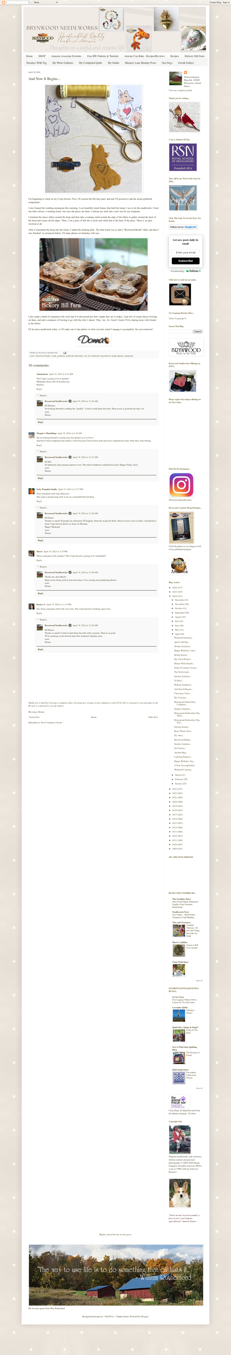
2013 (175, 831)
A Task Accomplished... (185, 765)
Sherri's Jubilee (179, 942)
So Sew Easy (178, 996)
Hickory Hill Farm (194, 56)
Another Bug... (181, 752)
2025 (175, 591)
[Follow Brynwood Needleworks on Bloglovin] (183, 228)
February (179, 779)
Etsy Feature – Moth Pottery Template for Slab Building (183, 916)
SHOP (41, 56)
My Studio (113, 62)
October (179, 608)
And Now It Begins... (183, 689)
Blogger (144, 1316)
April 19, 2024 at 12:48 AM (85, 513)
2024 (175, 596)
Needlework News (180, 911)
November (180, 604)
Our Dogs (167, 62)
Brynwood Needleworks (56, 401)
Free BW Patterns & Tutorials (103, 56)
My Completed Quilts (90, 62)
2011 (175, 840)
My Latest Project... (183, 659)
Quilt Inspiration (180, 1069)
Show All (199, 981)
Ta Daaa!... (179, 680)
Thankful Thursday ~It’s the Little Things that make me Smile (193, 930)
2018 (175, 810)
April (177, 633)
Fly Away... (179, 735)
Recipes (174, 56)
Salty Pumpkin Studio (47, 489)
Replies (43, 395)
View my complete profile (180, 90)
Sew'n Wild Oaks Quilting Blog (184, 1048)
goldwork (61, 356)
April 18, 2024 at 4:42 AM (61, 373)
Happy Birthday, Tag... (184, 761)
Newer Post (34, 717)
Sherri (40, 551)
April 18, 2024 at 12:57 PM (70, 489)
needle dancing (117, 356)
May (177, 629)
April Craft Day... (182, 642)
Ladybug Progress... (183, 756)
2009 (175, 848)
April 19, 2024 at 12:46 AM (85, 401)
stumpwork (128, 356)
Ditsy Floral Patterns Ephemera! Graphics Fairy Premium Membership (185, 904)
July (177, 621)
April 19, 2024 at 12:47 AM (85, 457)
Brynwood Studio (43, 356)
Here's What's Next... (183, 731)
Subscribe (185, 260)
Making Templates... (183, 684)
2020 (175, 801)
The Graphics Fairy (181, 898)
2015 (175, 823)
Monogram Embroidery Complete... (185, 703)
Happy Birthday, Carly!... (185, 650)
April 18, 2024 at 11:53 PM (58, 604)
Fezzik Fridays (186, 62)
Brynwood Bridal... (183, 739)
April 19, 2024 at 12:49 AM (85, 625)
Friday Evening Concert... (186, 667)
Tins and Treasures (181, 922)
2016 (175, 818)
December (180, 599)
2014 (175, 827)
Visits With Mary (180, 961)
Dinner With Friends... (184, 663)
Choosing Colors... (182, 693)
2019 (175, 805)
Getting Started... (182, 726)
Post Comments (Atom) (51, 722)
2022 (175, 793)
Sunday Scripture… (183, 676)
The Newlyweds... (182, 671)
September (180, 612)
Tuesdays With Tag (36, 62)
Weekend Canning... (183, 769)
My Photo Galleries (62, 62)
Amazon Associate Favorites (66, 56)
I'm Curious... (180, 748)
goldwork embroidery (74, 356)
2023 (175, 788)
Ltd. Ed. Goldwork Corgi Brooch (97, 356)
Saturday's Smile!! (190, 1011)
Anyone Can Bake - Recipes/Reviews (144, 56)
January (179, 783)
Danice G (41, 604)
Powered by (177, 271)
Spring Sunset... (181, 654)
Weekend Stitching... (183, 637)
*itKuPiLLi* (109, 1316)
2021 (175, 797)
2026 (175, 587)
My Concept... (180, 697)
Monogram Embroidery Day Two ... (187, 721)
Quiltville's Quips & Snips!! (185, 1027)
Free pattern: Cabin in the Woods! (191, 1075)
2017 (175, 814)
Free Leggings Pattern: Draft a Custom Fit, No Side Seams (184, 1001)
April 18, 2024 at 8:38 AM (70, 433)
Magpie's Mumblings (47, 433)
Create (53, 356)
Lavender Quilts (180, 1007)
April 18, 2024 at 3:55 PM (55, 551)
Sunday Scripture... (182, 646)
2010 (175, 844)
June (177, 625)
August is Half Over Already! (192, 946)
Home (29, 56)
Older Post (153, 717)
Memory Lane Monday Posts (140, 62)
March (178, 774)
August (178, 616)
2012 (175, 835)
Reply (39, 388)
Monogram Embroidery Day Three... (187, 714)
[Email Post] (64, 352)
